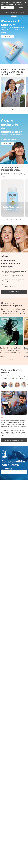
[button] (4, 385)
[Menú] (2, 16)
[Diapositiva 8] (18, 219)
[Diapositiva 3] (9, 219)
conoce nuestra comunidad (14, 440)
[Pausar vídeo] (3, 477)
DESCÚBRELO (8, 36)
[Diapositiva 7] (16, 219)
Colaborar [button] (2, 356)
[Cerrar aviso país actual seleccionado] (25, 2)
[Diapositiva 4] (11, 219)
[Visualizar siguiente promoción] (25, 12)
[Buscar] (5, 16)
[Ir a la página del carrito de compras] (25, 16)
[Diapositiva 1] (12, 109)
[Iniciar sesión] (22, 16)
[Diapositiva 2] (7, 219)
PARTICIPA (7, 143)
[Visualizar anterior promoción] (2, 12)
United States (8, 7)
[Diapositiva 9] (20, 219)
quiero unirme (14, 291)
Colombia (21, 7)
